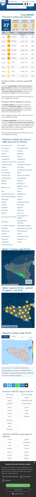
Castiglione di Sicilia (24, 164)
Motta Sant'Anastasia (8, 197)
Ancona (9, 439)
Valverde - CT (21, 239)
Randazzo (20, 210)
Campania (27, 416)
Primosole (20, 205)
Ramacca (4, 210)
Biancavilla (5, 156)
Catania (4, 167)
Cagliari (26, 439)
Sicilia (9, 426)
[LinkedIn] (13, 385)
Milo (2, 191)
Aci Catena (5, 148)
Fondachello (5, 173)
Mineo (19, 191)
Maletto (4, 181)
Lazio (9, 416)
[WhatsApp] (18, 385)
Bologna (9, 448)
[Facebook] (5, 385)
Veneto (27, 397)
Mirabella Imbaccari (8, 194)
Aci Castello (21, 145)
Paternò (20, 199)
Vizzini (19, 242)
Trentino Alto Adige (26, 394)
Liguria (10, 400)
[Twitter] (9, 385)
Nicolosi (20, 197)
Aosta (9, 442)
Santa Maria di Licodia (24, 228)
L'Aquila (9, 455)
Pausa (29, 281)
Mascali (4, 183)
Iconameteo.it (8, 368)
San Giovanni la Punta (8, 217)
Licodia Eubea (6, 178)
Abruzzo (26, 407)
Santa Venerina (22, 231)
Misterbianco (21, 194)
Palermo (26, 452)
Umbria (9, 413)
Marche (9, 410)
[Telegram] (22, 385)
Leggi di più (15, 473)
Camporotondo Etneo (9, 162)
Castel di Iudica (6, 164)
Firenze (26, 448)
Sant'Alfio (4, 228)
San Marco (5, 222)
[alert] (18, 479)
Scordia (4, 234)
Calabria (9, 423)
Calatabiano (5, 159)
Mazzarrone (5, 187)
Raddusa (4, 207)
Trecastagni (5, 236)
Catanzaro (26, 445)
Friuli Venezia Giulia (26, 400)
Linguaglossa (21, 178)
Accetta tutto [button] (18, 485)
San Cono (20, 213)
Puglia (26, 413)
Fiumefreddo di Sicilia (24, 170)
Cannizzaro (21, 162)
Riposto (4, 213)
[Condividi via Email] (26, 385)
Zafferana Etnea (6, 245)
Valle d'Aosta (9, 394)
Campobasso (26, 442)
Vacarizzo (4, 239)
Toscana (9, 407)
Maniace (20, 181)
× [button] (34, 463)
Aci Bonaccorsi (6, 145)
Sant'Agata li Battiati (24, 226)
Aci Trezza (4, 151)
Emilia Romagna (26, 403)
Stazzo (19, 234)
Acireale (20, 151)
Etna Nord (20, 167)
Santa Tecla (5, 231)
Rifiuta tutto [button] (18, 489)
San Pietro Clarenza (8, 226)
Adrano (4, 154)
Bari (9, 445)
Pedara (3, 202)
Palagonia (4, 199)
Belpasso (20, 154)
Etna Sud (4, 170)
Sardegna (9, 429)
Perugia (26, 455)
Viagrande (5, 242)
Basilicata (9, 420)
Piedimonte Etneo (23, 202)
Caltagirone (21, 159)
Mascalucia (21, 183)
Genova (9, 452)
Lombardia (9, 403)
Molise (26, 410)
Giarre (19, 173)
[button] (18, 494)
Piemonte (9, 397)
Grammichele (5, 175)
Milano (10, 458)
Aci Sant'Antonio (22, 148)
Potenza (26, 458)
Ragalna (20, 207)
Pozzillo (4, 205)
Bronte (19, 156)
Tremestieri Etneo (23, 236)
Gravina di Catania (23, 175)
